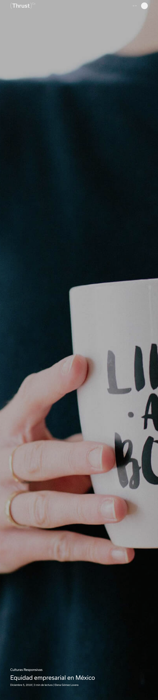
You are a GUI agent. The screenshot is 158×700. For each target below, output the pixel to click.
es (133, 5)
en (136, 5)
